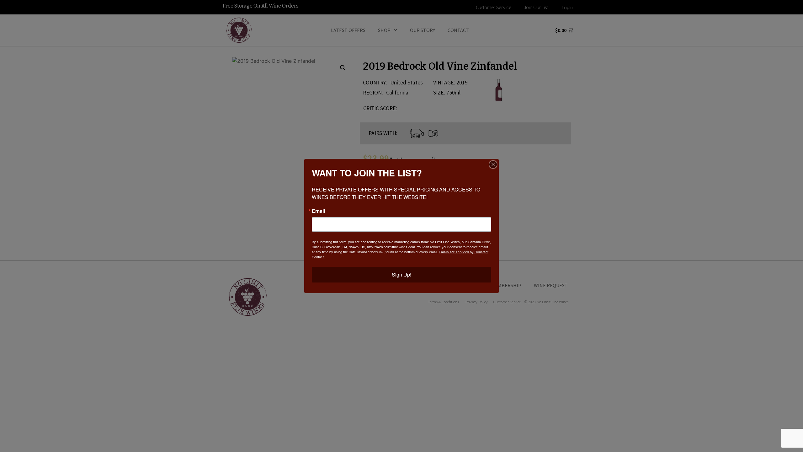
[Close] (493, 164)
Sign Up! (401, 274)
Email (318, 210)
